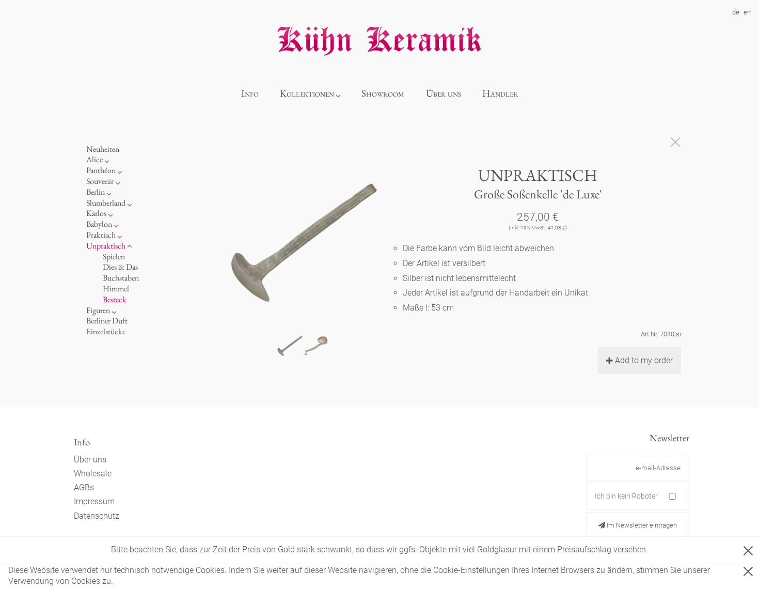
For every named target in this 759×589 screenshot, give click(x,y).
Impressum (94, 501)
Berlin (95, 192)
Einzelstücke (105, 331)
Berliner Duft (107, 320)
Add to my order (644, 360)
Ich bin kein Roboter (626, 496)
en (747, 12)
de (735, 12)
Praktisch (101, 234)
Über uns (443, 93)
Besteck (114, 299)
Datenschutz (96, 516)
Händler (500, 93)
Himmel (116, 288)
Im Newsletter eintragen (641, 525)
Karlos (96, 213)
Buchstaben (121, 277)
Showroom (382, 93)
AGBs (84, 487)
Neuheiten (102, 149)
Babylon (99, 224)
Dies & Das (120, 266)
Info (250, 93)
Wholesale (93, 473)
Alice (94, 159)
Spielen (114, 256)
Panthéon (101, 170)
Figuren (98, 310)
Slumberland (105, 202)
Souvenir (100, 181)
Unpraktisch (105, 245)
